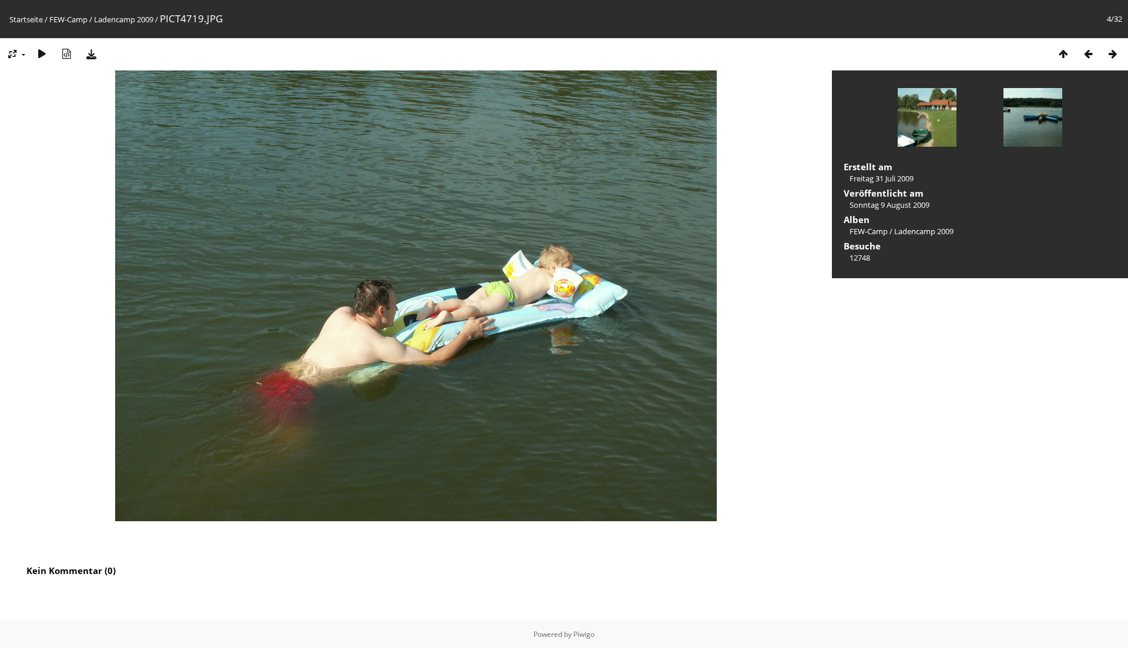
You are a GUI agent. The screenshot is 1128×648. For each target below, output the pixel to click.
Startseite (26, 19)
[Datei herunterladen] (91, 53)
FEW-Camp (68, 19)
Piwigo (584, 634)
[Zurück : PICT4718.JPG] (1088, 53)
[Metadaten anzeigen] (66, 53)
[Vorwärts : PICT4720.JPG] (1112, 53)
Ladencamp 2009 (123, 19)
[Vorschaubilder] (1063, 53)
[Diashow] (41, 53)
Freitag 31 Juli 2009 (882, 178)
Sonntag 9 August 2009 (889, 205)
